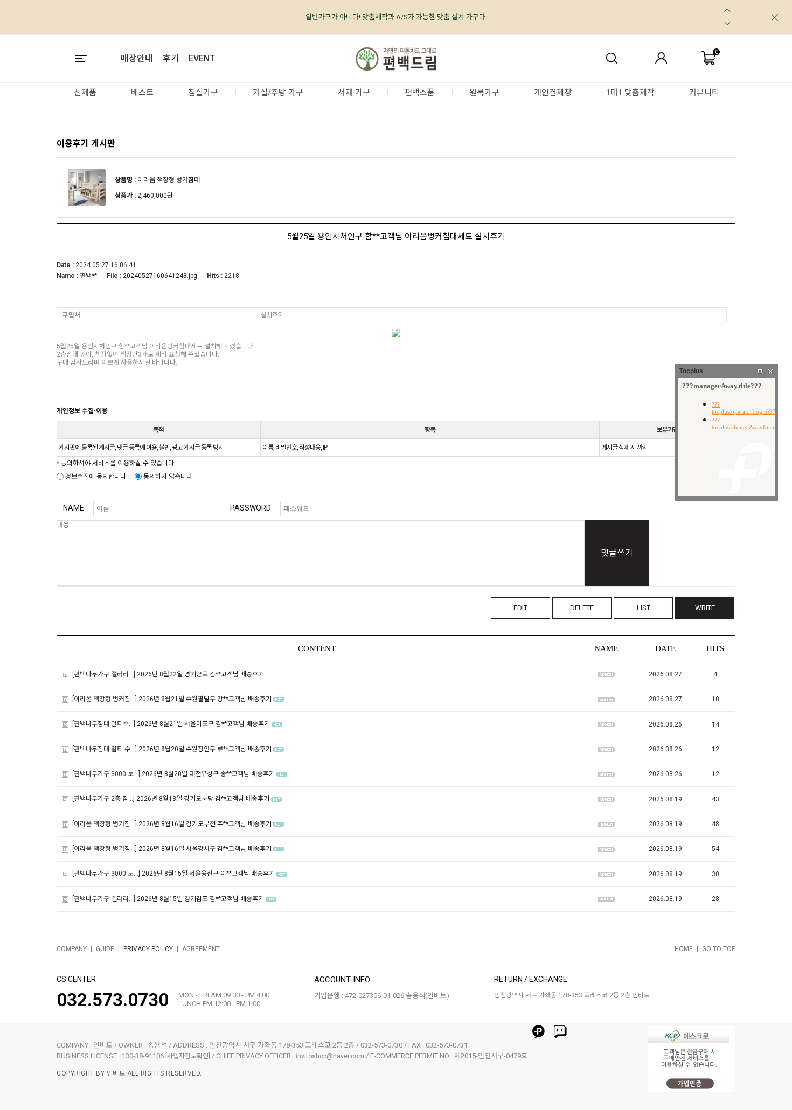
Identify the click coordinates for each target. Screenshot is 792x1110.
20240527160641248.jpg (160, 276)
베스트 (142, 92)
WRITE (705, 608)
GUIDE (105, 949)
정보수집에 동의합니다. (96, 476)
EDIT (520, 608)
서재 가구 (354, 92)
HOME (684, 949)
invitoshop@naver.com (330, 1056)
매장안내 (137, 58)
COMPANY (72, 949)
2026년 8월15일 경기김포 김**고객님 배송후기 (200, 899)
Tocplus (691, 371)
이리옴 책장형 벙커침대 (168, 180)
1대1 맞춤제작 (630, 92)
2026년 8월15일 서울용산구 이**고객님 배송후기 (208, 874)
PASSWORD (250, 508)
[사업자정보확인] (187, 1056)
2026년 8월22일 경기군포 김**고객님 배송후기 (200, 674)
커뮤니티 (704, 92)
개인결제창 (553, 92)
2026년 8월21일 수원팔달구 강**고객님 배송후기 (205, 699)
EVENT (202, 58)
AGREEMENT (201, 949)
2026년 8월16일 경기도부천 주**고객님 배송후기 (205, 824)
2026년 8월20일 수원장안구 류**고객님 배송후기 (205, 749)
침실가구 (203, 92)
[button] (727, 10)
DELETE (582, 608)
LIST (643, 608)
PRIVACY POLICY (148, 949)
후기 (171, 58)
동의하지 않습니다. (168, 476)
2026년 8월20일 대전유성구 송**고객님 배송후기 (208, 774)
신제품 (85, 92)
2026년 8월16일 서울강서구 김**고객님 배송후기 (205, 849)
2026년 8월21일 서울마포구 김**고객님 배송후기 (203, 724)
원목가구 (484, 92)
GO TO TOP (718, 949)
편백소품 (420, 92)
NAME (73, 508)
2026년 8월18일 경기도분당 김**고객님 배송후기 (202, 799)
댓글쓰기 (617, 553)
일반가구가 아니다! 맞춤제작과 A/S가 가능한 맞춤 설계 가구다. (396, 17)
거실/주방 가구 (278, 92)
